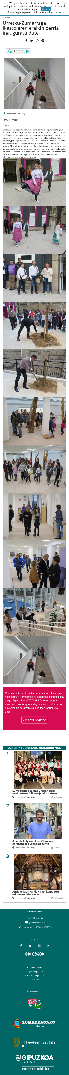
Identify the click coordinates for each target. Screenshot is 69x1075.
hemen (58, 12)
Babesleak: (34, 991)
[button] (65, 4)
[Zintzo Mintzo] (34, 1004)
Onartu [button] (46, 9)
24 (62, 847)
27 (19, 120)
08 (59, 797)
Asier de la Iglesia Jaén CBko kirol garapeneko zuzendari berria (33, 842)
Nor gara (34, 939)
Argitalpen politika (34, 971)
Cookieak (34, 979)
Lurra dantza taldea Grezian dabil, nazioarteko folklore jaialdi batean (34, 792)
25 (62, 797)
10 (15, 120)
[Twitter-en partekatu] (32, 40)
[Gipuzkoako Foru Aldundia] (34, 1062)
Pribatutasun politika (34, 975)
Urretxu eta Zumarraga (16, 113)
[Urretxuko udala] (34, 1043)
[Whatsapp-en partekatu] (37, 40)
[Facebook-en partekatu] (26, 40)
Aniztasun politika (34, 967)
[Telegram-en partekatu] (43, 40)
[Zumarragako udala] (34, 1023)
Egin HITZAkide (34, 720)
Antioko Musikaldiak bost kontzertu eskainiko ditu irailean (35, 893)
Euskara (6, 17)
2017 (10, 120)
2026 (56, 797)
